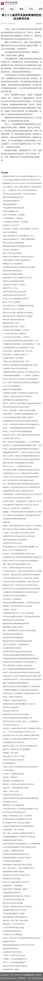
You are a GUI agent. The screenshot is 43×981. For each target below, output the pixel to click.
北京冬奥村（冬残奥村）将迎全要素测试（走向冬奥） (21, 229)
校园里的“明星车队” (9, 941)
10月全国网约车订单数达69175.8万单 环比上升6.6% (21, 505)
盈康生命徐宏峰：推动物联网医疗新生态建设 (18, 463)
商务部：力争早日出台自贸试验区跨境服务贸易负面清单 (22, 403)
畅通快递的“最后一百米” (11, 323)
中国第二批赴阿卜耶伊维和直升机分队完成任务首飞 (20, 767)
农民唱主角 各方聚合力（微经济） (14, 285)
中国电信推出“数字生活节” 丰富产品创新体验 (18, 613)
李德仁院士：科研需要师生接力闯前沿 (16, 788)
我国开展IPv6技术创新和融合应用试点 (16, 400)
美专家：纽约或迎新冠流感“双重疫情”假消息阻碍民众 (21, 449)
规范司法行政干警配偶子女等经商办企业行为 (18, 257)
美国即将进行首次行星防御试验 (13, 620)
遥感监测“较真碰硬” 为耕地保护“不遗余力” (17, 857)
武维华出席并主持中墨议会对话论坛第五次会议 (19, 536)
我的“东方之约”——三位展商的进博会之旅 (17, 466)
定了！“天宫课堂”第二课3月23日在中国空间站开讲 (20, 190)
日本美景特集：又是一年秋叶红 (13, 830)
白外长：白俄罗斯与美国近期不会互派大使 (17, 568)
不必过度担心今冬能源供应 (12, 599)
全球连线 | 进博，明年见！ (12, 438)
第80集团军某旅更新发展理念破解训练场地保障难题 (20, 658)
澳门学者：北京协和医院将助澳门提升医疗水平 (19, 554)
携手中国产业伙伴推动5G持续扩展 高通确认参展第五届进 (22, 529)
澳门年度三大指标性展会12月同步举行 (16, 882)
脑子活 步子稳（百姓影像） (12, 302)
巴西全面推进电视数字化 (11, 201)
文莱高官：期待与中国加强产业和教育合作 (17, 396)
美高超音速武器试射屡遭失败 (13, 637)
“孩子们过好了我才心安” (11, 725)
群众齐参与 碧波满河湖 (11, 707)
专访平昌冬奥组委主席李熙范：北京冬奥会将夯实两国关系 (23, 616)
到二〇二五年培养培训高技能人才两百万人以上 (19, 732)
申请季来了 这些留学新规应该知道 (14, 700)
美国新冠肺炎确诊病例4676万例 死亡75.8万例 (19, 945)
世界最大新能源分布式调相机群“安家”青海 (17, 819)
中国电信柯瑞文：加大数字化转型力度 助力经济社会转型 (22, 494)
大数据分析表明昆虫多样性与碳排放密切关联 (18, 826)
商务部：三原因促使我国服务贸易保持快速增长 (19, 428)
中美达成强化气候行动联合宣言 (13, 208)
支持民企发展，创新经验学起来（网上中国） (18, 351)
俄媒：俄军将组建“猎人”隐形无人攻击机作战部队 (19, 630)
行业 (31, 9)
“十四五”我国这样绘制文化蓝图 (13, 927)
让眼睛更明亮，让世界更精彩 (13, 885)
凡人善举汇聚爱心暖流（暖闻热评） (15, 333)
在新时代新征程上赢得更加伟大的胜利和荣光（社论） (21, 340)
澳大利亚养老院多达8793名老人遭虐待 (16, 407)
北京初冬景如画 (8, 770)
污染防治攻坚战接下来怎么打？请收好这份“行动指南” (21, 578)
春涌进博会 (6, 522)
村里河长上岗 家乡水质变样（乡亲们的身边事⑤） (20, 194)
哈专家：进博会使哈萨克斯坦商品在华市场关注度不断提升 (23, 672)
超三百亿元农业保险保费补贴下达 (14, 812)
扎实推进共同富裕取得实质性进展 (14, 519)
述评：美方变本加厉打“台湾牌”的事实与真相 (18, 480)
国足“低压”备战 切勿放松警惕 (13, 903)
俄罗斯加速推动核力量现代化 (13, 634)
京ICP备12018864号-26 (8, 978)
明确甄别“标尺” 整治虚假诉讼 (13, 264)
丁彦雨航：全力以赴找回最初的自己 (15, 959)
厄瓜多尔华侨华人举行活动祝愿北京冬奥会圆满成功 (20, 561)
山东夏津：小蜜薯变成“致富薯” (13, 774)
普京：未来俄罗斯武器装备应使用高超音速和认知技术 (21, 484)
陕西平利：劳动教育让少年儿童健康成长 (17, 749)
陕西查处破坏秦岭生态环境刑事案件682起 (17, 246)
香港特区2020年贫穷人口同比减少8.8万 (16, 875)
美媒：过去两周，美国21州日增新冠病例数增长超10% (21, 456)
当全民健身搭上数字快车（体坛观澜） (16, 222)
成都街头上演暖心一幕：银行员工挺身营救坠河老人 (20, 746)
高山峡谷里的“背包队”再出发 (12, 952)
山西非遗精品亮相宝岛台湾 (12, 931)
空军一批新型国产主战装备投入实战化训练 (17, 665)
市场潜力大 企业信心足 (11, 225)
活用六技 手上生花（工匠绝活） (14, 309)
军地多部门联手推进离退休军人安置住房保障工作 (20, 662)
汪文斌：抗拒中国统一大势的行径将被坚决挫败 (19, 410)
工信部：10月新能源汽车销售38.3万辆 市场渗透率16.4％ (22, 424)
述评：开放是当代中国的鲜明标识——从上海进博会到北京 (23, 442)
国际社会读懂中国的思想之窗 (13, 197)
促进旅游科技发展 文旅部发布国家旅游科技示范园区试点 (22, 557)
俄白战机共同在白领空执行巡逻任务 (15, 966)
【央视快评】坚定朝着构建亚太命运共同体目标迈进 (20, 592)
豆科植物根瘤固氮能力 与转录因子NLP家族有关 (19, 837)
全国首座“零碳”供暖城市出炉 (12, 795)
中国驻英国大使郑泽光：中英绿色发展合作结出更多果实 (22, 679)
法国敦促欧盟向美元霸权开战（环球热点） (17, 896)
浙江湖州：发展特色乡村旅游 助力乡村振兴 (18, 906)
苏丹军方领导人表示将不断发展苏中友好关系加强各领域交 (23, 588)
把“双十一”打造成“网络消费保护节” (15, 962)
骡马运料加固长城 (9, 763)
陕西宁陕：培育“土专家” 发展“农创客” (16, 920)
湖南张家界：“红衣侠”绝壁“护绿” (14, 924)
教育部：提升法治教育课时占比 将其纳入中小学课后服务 (22, 526)
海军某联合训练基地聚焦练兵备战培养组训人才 (19, 655)
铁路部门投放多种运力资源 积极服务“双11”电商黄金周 (21, 686)
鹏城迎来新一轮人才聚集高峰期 (13, 805)
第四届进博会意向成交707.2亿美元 (15, 910)
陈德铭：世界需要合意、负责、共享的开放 (17, 816)
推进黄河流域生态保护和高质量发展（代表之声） (20, 704)
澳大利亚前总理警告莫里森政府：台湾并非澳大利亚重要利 (23, 602)
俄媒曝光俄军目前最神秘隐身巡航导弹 (16, 623)
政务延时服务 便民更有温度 (12, 271)
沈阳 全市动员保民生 (10, 232)
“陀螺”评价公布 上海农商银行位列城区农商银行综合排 (21, 693)
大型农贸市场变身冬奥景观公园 (13, 899)
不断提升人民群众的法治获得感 (13, 319)
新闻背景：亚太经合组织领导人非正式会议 (17, 606)
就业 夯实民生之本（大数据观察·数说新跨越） (19, 305)
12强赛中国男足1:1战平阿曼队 (13, 358)
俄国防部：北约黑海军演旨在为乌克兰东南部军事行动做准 (23, 487)
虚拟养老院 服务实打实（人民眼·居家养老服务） (19, 239)
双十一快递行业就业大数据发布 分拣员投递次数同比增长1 (23, 515)
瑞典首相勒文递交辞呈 (10, 948)
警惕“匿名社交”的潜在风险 (12, 878)
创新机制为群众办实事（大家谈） (14, 326)
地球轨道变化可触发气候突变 (13, 840)
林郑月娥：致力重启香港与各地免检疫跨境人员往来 (20, 365)
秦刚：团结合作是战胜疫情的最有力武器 (17, 564)
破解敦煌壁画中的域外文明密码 (13, 871)
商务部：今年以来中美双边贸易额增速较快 (17, 431)
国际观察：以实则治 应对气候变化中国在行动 (18, 784)
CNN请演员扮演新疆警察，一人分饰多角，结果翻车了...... (23, 375)
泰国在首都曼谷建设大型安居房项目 (15, 540)
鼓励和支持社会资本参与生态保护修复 (16, 714)
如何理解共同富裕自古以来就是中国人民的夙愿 (19, 267)
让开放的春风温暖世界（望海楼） (14, 913)
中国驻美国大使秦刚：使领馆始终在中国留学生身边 (20, 393)
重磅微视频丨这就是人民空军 (13, 627)
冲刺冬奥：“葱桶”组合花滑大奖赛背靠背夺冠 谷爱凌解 (21, 574)
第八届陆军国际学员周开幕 (12, 648)
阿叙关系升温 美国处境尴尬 (12, 389)
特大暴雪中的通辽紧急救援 (12, 861)
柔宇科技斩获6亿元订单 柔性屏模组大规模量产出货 (20, 547)
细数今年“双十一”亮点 (10, 288)
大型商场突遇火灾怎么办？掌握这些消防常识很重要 (20, 473)
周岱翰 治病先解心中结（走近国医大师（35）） (19, 236)
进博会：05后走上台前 (10, 791)
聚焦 (21, 9)
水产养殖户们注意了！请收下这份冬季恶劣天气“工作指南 (22, 571)
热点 (12, 9)
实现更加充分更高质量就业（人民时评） (17, 330)
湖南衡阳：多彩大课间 (10, 753)
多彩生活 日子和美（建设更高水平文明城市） (18, 312)
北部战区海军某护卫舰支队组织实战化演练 (17, 651)
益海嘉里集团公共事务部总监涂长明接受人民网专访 (20, 421)
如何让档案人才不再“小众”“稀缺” (14, 756)
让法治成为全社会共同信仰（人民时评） (17, 337)
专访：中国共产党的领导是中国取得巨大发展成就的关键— (23, 382)
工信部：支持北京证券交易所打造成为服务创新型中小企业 (23, 477)
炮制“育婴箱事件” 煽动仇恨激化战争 (15, 917)
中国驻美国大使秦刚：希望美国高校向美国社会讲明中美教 (23, 470)
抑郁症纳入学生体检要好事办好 (13, 781)
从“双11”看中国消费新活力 (12, 386)
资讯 (2, 9)
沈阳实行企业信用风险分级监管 (13, 281)
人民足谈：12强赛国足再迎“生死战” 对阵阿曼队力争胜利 (22, 728)
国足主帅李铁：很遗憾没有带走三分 (15, 354)
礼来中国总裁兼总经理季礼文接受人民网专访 (18, 417)
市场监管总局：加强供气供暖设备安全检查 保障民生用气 (22, 676)
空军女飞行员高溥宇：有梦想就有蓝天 (16, 644)
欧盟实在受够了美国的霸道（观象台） (16, 889)
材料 (40, 9)
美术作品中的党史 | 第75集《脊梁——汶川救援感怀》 (21, 721)
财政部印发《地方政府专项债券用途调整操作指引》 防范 (22, 445)
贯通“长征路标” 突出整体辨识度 (13, 243)
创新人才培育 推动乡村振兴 (12, 253)
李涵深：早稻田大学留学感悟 (13, 697)
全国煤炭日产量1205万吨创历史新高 (15, 368)
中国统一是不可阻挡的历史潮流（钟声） (17, 361)
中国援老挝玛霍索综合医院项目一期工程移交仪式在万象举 (23, 372)
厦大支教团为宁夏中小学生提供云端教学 (17, 823)
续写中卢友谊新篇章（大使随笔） (14, 215)
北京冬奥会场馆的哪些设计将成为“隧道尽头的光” (19, 847)
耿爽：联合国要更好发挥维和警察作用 (16, 683)
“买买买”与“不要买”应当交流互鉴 (14, 955)
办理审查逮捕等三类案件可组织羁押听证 (17, 260)
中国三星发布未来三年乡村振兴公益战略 (17, 498)
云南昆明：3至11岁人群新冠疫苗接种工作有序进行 (20, 739)
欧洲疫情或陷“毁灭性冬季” (12, 892)
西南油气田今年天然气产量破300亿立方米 (17, 278)
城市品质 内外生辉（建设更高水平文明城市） (18, 316)
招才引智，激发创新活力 (11, 250)
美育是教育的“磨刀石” (10, 802)
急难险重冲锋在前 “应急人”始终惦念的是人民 (18, 491)
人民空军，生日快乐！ (10, 609)
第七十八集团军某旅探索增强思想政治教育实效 (19, 669)
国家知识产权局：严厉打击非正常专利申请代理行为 (20, 585)
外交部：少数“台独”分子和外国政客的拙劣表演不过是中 (22, 938)
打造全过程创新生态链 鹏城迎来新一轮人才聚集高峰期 (21, 844)
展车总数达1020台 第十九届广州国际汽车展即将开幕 (21, 735)
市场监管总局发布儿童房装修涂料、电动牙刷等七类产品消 (23, 581)
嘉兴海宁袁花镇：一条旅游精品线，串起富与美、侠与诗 (22, 501)
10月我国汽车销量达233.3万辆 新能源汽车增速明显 (20, 690)
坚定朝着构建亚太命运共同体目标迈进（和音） (19, 347)
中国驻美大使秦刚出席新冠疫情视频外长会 (17, 718)
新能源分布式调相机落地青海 (13, 274)
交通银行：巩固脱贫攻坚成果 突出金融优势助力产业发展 (22, 512)
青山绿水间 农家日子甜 (11, 711)
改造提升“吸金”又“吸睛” (11, 969)
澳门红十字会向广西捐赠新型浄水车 (15, 550)
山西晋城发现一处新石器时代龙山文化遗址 (17, 864)
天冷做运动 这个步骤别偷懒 (12, 934)
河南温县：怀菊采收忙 (10, 777)
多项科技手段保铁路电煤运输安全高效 (16, 854)
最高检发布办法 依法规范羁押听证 (14, 595)
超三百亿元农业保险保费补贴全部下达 (16, 298)
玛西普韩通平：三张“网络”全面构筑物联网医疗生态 (20, 414)
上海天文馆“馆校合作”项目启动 (13, 760)
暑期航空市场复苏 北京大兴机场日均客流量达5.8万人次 (22, 176)
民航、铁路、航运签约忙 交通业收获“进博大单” (19, 833)
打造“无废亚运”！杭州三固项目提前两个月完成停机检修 (22, 187)
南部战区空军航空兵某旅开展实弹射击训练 (17, 641)
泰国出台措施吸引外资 (10, 211)
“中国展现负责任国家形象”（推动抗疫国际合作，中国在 (22, 344)
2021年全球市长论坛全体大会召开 (14, 291)
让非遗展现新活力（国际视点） (13, 218)
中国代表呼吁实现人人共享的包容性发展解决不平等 (20, 809)
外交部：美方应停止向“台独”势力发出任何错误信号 (20, 379)
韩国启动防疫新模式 (10, 204)
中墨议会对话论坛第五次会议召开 (14, 295)
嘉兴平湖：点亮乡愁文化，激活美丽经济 (17, 508)
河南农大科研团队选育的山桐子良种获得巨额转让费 (20, 798)
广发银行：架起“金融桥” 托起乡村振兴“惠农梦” (19, 533)
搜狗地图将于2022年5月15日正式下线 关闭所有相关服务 (22, 183)
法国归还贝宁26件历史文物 (12, 543)
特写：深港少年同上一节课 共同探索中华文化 (18, 868)
